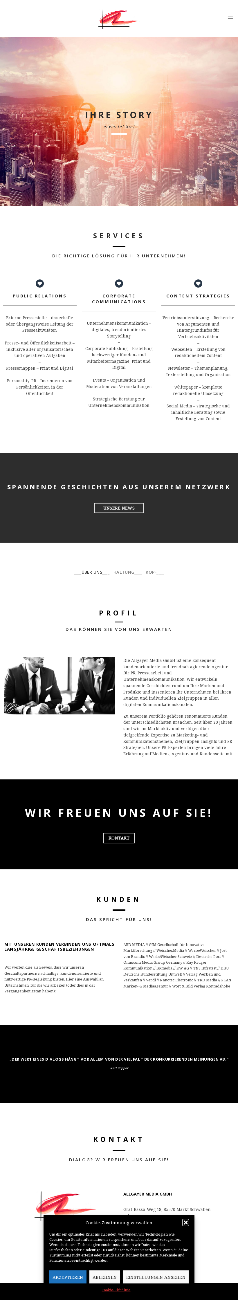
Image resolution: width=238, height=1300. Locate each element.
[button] (186, 1222)
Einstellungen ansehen (155, 1277)
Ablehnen (105, 1277)
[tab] (91, 572)
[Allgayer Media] (119, 18)
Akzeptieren (68, 1277)
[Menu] (230, 18)
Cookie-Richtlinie (116, 1290)
